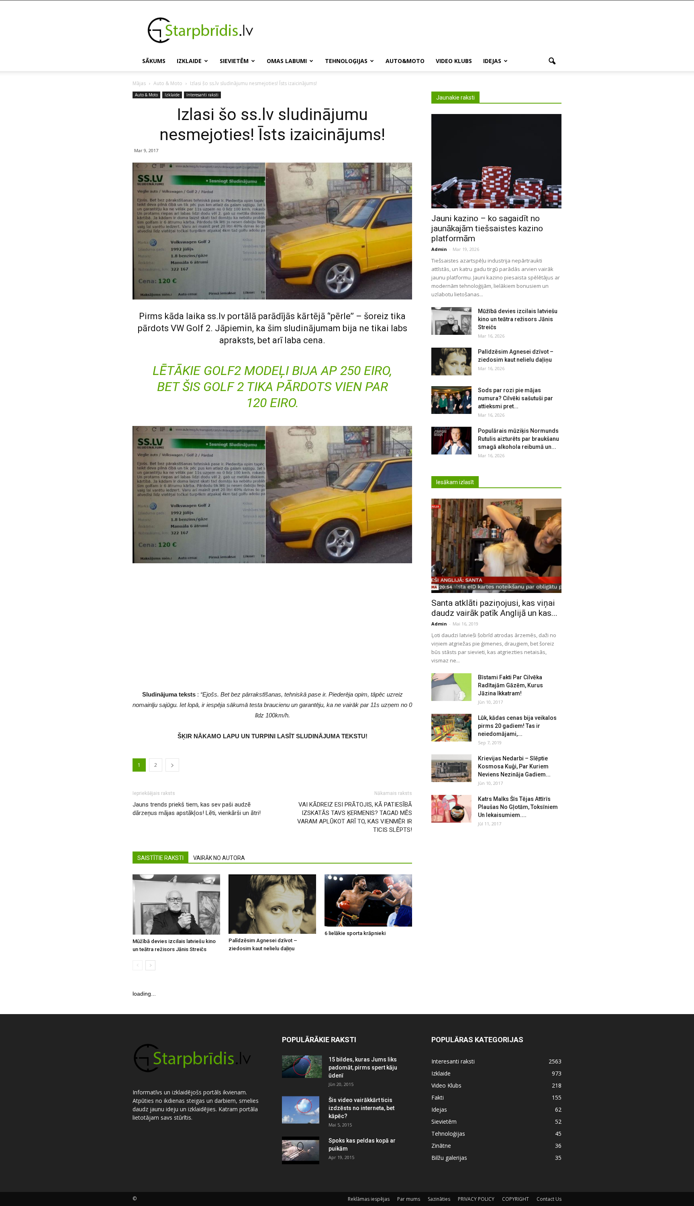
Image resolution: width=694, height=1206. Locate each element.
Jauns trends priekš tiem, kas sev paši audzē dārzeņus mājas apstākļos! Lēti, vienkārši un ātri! (197, 809)
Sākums (153, 61)
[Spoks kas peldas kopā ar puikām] (300, 1151)
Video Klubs (454, 61)
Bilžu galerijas (449, 1157)
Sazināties (439, 1199)
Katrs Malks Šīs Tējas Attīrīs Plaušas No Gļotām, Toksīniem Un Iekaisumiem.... (518, 807)
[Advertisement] (415, 30)
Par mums (408, 1199)
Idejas (492, 61)
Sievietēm (234, 61)
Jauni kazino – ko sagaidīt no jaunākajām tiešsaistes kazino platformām (487, 228)
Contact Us (549, 1199)
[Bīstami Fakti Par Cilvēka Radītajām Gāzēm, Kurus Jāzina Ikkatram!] (451, 687)
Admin (439, 249)
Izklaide (189, 61)
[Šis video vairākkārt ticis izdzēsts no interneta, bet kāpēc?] (300, 1110)
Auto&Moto (405, 61)
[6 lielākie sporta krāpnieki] (368, 900)
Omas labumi (287, 61)
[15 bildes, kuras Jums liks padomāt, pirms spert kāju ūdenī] (302, 1066)
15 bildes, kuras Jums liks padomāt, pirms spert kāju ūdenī (363, 1067)
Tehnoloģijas (346, 61)
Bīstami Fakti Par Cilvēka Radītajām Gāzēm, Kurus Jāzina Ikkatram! (510, 685)
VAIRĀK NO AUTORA (219, 858)
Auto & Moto (146, 95)
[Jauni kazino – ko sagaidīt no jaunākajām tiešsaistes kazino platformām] (496, 161)
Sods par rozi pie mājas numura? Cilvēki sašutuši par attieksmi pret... (515, 398)
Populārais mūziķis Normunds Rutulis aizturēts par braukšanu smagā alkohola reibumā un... (518, 439)
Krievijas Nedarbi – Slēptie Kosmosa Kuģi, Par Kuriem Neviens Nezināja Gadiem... (514, 766)
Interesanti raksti (202, 95)
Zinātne (441, 1145)
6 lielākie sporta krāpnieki (355, 933)
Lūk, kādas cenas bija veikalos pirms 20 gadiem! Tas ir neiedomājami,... (517, 726)
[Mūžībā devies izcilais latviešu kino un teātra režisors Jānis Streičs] (176, 904)
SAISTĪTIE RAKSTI (160, 858)
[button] (551, 61)
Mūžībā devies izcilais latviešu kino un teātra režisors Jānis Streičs (517, 319)
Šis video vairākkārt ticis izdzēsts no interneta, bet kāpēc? (361, 1108)
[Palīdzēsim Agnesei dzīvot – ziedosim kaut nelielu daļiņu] (272, 904)
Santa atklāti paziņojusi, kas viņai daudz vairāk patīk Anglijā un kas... (494, 608)
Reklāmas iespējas (369, 1199)
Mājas (139, 83)
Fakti (437, 1097)
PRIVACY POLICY (476, 1199)
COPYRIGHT (515, 1199)
